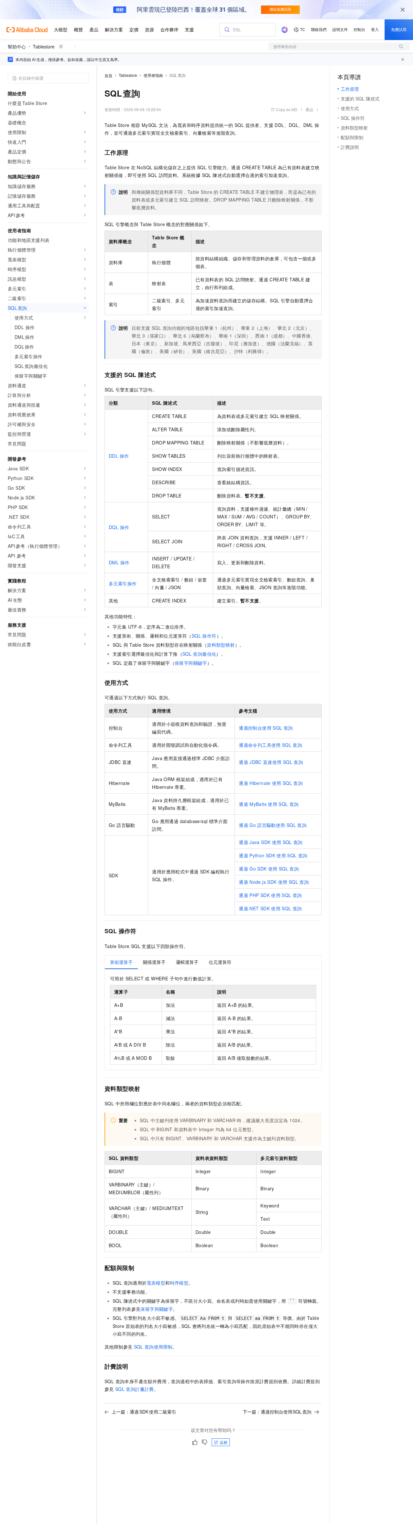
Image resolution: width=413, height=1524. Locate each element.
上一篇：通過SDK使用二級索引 (144, 1411)
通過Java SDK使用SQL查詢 (271, 842)
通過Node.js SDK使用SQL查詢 (274, 882)
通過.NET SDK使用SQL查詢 (270, 908)
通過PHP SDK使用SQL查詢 (270, 895)
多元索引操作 (122, 583)
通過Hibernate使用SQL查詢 (271, 783)
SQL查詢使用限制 (153, 1346)
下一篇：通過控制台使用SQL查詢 (277, 1411)
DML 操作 (119, 562)
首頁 (108, 75)
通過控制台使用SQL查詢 (266, 728)
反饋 (223, 1442)
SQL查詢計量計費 (134, 1389)
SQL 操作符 (204, 635)
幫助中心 (17, 46)
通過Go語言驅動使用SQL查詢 (273, 825)
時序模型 (179, 1282)
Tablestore (44, 46)
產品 (309, 109)
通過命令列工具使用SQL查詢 (270, 745)
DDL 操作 (119, 456)
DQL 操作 (119, 527)
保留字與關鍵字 (191, 663)
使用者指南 (153, 75)
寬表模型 (156, 1282)
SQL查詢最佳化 (199, 654)
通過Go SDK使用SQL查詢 (269, 868)
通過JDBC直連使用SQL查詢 (271, 762)
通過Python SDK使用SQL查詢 (273, 855)
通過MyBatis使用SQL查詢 (268, 804)
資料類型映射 (221, 645)
